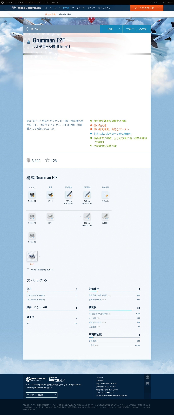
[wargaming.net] (36, 379)
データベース (78, 8)
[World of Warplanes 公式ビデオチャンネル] (147, 377)
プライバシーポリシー (105, 392)
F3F (32, 264)
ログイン (152, 2)
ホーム (48, 8)
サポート (100, 377)
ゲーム (57, 8)
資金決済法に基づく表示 (106, 386)
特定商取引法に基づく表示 (107, 389)
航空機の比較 (65, 14)
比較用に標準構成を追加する (42, 270)
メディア (91, 8)
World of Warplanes (26, 7)
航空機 (66, 8)
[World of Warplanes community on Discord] (147, 383)
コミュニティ (104, 8)
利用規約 (100, 380)
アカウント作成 (167, 2)
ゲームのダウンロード (147, 8)
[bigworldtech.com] (57, 379)
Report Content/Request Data (106, 383)
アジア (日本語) (35, 395)
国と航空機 (50, 14)
